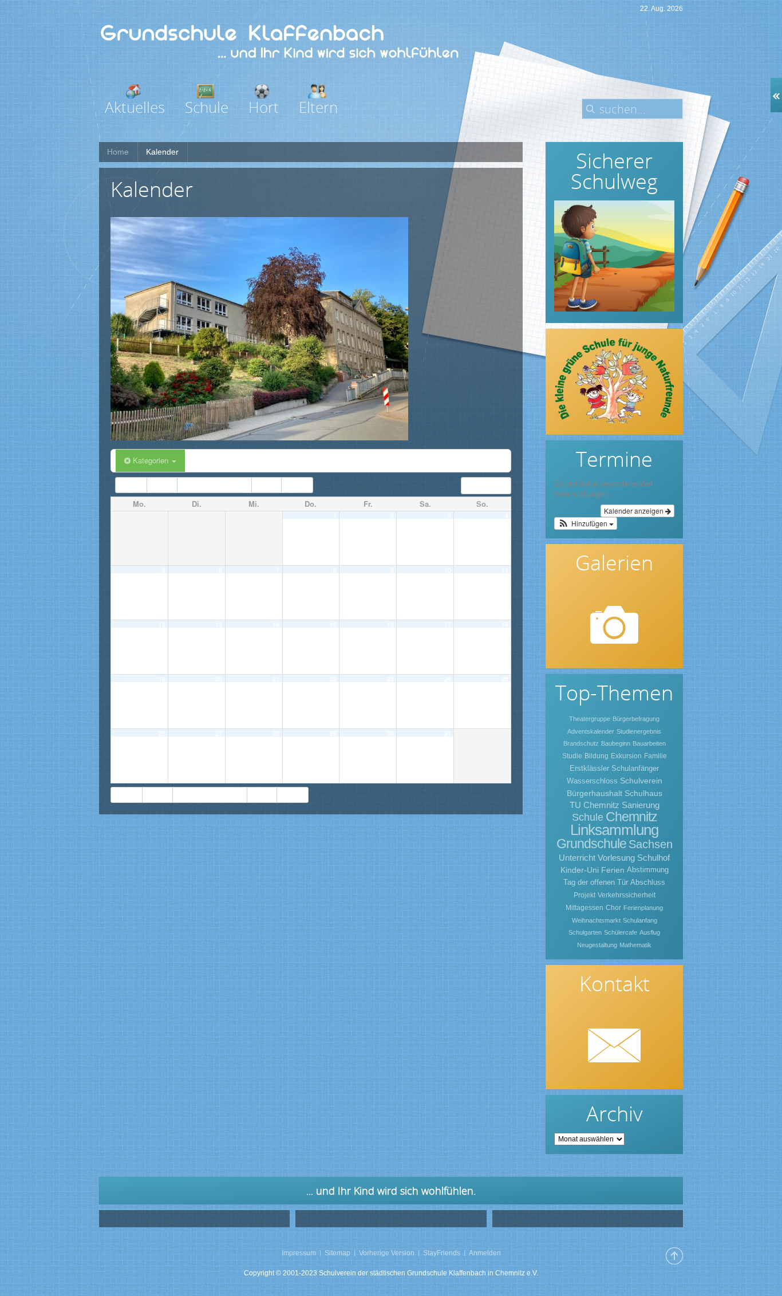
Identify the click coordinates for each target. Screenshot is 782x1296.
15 (333, 624)
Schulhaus (643, 793)
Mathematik (635, 945)
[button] (586, 523)
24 (447, 678)
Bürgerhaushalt (594, 793)
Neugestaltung (597, 945)
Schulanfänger (635, 768)
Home (118, 151)
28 (275, 732)
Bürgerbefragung (636, 718)
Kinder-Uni (579, 869)
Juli (163, 485)
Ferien (613, 869)
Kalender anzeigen (634, 510)
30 (390, 732)
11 (504, 569)
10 (447, 569)
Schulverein (641, 780)
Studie (572, 756)
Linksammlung (614, 829)
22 (333, 678)
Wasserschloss (592, 781)
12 (162, 624)
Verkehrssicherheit (626, 895)
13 (218, 624)
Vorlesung (616, 857)
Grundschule (591, 843)
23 (390, 678)
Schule (587, 817)
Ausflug (649, 932)
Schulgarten (585, 932)
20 (218, 678)
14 (275, 624)
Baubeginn (615, 743)
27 (218, 732)
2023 (133, 485)
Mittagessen (584, 908)
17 (447, 624)
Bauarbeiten (649, 743)
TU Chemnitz (594, 805)
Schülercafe (620, 932)
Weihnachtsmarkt (596, 920)
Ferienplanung (643, 907)
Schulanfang (640, 920)
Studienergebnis (639, 731)
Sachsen (651, 844)
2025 (295, 485)
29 (333, 732)
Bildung (596, 756)
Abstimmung (648, 869)
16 (390, 624)
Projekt (584, 895)
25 (504, 678)
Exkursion (626, 756)
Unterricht (577, 857)
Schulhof (653, 857)
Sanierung (640, 805)
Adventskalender (590, 731)
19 (162, 678)
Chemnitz (631, 816)
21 (275, 678)
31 (447, 732)
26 (162, 732)
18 (504, 624)
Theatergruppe (589, 718)
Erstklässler (589, 768)
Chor (613, 908)
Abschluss (647, 882)
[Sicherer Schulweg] (614, 256)
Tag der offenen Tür (595, 882)
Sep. (265, 485)
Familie (655, 756)
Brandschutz (581, 743)
